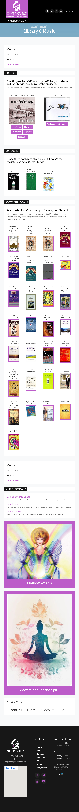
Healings (41, 757)
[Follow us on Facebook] (47, 11)
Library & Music (13, 64)
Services (40, 754)
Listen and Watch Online (16, 55)
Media (43, 26)
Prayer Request (43, 768)
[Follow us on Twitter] (52, 11)
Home (34, 26)
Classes (40, 761)
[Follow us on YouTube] (56, 11)
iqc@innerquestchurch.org (15, 762)
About (39, 750)
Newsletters (11, 59)
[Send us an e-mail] (61, 11)
